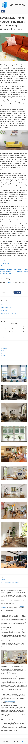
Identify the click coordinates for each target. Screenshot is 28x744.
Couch (1, 265)
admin (3, 261)
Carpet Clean (4, 348)
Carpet (2, 346)
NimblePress (21, 741)
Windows (3, 357)
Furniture (3, 352)
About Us (3, 579)
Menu (3, 11)
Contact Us (3, 580)
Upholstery (3, 355)
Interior (2, 353)
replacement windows (8, 637)
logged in (10, 282)
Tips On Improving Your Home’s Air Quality (10, 582)
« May (2, 337)
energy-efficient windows (10, 701)
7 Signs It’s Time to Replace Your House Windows (11, 312)
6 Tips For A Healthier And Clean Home (9, 313)
